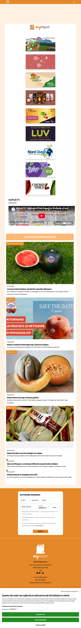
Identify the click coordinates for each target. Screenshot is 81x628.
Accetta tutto (40, 614)
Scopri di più (12, 203)
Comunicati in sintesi (15, 244)
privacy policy (39, 525)
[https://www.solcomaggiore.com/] (40, 63)
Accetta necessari (40, 620)
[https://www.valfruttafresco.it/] (40, 81)
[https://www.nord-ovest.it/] (40, 153)
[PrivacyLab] (13, 609)
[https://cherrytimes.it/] (40, 189)
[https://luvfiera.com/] (40, 135)
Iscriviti (40, 531)
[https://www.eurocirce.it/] (40, 45)
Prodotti (10, 299)
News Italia (11, 352)
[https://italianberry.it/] (40, 171)
